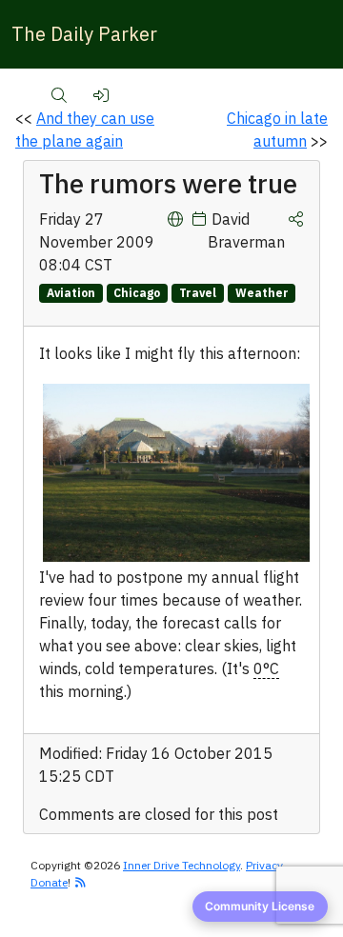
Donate (49, 882)
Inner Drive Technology (181, 865)
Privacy (264, 865)
